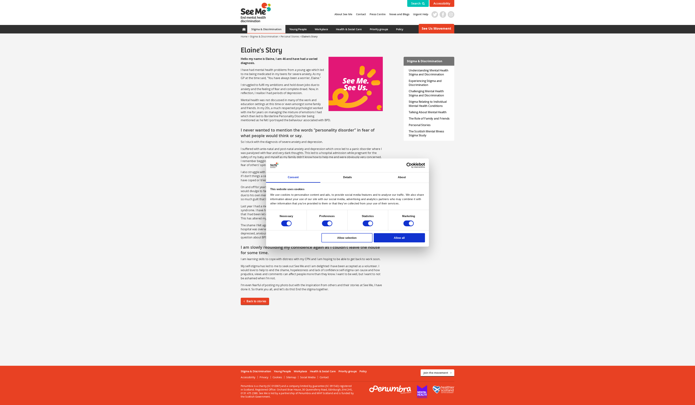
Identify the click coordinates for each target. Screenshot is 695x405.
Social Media (307, 377)
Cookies (277, 377)
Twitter (434, 14)
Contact (361, 14)
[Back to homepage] (256, 12)
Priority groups (379, 29)
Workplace (321, 29)
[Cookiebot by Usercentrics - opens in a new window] (409, 165)
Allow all (399, 237)
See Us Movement (436, 28)
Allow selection (347, 237)
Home (244, 36)
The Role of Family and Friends (429, 118)
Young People (298, 29)
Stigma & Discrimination (266, 29)
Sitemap (291, 377)
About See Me (343, 14)
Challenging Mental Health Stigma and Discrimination (426, 93)
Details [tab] (347, 177)
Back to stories (256, 301)
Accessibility (441, 3)
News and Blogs (399, 14)
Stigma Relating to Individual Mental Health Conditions (428, 104)
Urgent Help (420, 14)
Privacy (264, 377)
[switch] (327, 223)
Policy (399, 29)
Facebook (443, 14)
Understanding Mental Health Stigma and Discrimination (428, 72)
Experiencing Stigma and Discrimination (425, 83)
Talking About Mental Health (428, 112)
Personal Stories (290, 36)
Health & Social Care (349, 29)
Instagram (451, 14)
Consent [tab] (293, 177)
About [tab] (402, 177)
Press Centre (378, 14)
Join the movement (436, 373)
